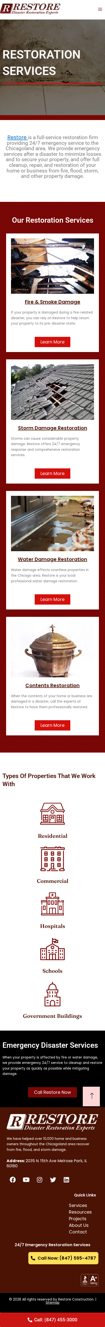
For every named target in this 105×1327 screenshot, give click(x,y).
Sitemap (53, 1302)
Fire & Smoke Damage (52, 301)
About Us (79, 1225)
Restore (17, 137)
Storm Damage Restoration (52, 428)
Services (78, 1205)
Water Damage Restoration (52, 559)
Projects (77, 1219)
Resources (80, 1212)
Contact (78, 1232)
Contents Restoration (52, 685)
